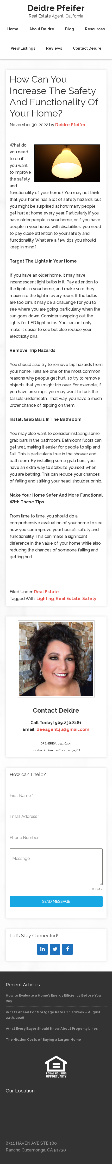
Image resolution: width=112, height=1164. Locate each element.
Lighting (45, 598)
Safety (89, 598)
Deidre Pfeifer (56, 8)
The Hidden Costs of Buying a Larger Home (43, 1039)
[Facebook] (67, 949)
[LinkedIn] (42, 949)
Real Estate (46, 591)
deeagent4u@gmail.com (62, 729)
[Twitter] (55, 949)
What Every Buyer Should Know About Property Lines (52, 1029)
